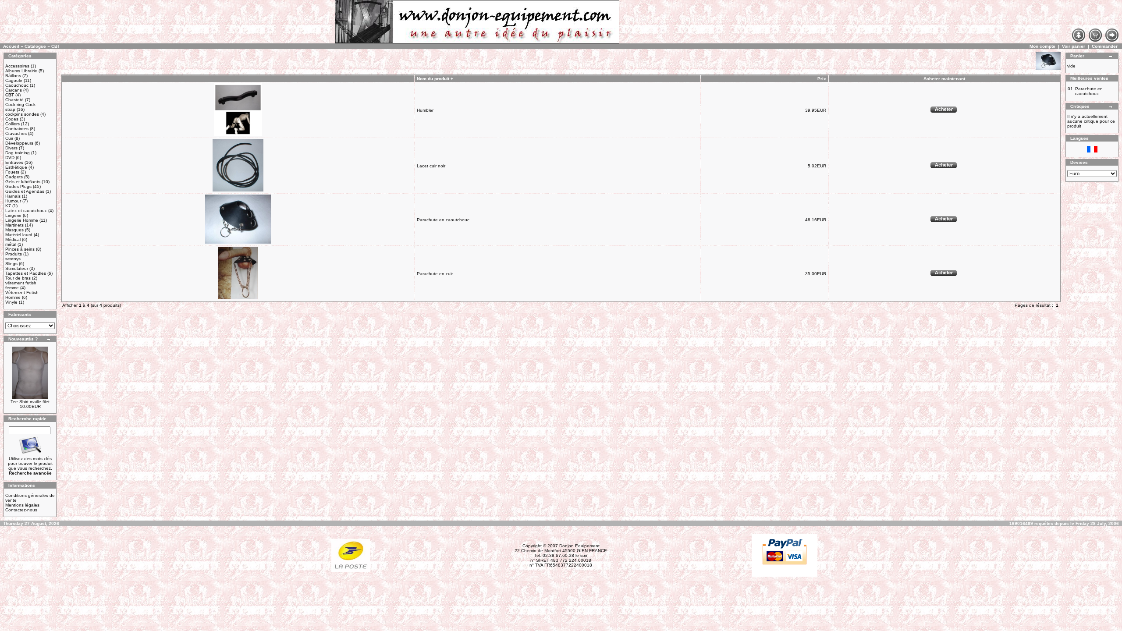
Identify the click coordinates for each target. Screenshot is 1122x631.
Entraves (14, 162)
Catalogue (35, 46)
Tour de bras (18, 278)
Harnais (13, 196)
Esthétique (16, 167)
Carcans (13, 90)
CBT (55, 46)
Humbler (425, 110)
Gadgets (14, 176)
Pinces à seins (20, 249)
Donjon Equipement (579, 545)
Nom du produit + (435, 78)
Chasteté (14, 99)
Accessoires (17, 66)
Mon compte (1042, 46)
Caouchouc (16, 85)
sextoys (13, 258)
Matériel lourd (18, 234)
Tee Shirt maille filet (30, 401)
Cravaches (16, 133)
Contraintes (16, 128)
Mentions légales (22, 505)
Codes (11, 119)
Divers (11, 147)
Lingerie (13, 215)
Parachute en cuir (435, 273)
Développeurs (19, 143)
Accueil (11, 46)
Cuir (9, 138)
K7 (8, 205)
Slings (11, 263)
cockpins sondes (22, 114)
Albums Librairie (21, 70)
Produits (13, 254)
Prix (821, 78)
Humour (13, 201)
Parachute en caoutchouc (443, 219)
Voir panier (1073, 46)
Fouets (12, 172)
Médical (13, 239)
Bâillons (13, 75)
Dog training (17, 152)
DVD (9, 157)
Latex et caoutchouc (26, 210)
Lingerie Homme (21, 220)
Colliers (12, 123)
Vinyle (11, 302)
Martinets (14, 225)
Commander (1105, 46)
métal (10, 244)
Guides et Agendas (24, 191)
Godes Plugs (18, 186)
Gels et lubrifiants (22, 181)
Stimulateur (16, 268)
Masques (14, 229)
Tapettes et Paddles (25, 273)
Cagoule (13, 80)
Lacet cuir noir (431, 165)
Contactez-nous (21, 509)
